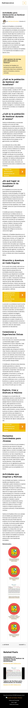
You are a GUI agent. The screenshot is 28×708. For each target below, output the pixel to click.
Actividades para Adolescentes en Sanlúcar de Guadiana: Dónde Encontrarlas (13, 659)
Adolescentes (17, 663)
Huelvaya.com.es (8, 3)
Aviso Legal (14, 702)
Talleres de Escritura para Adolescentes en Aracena (12, 681)
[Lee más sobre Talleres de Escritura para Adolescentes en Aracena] (13, 673)
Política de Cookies (14, 704)
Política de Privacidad (14, 700)
